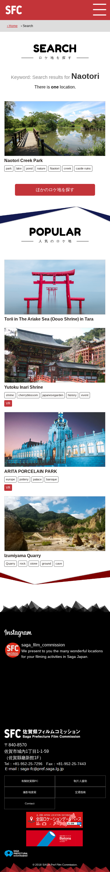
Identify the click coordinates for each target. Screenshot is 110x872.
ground (46, 563)
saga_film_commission (43, 645)
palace (37, 479)
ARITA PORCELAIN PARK (30, 471)
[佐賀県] (16, 854)
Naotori (54, 168)
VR (8, 403)
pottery (24, 479)
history (72, 395)
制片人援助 (80, 781)
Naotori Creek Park (23, 160)
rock (23, 563)
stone (33, 563)
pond (29, 168)
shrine (10, 395)
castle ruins (83, 168)
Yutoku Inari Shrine (23, 387)
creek (67, 168)
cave (59, 563)
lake (19, 168)
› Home (12, 26)
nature (41, 168)
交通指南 (80, 792)
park (9, 168)
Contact (29, 803)
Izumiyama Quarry (22, 555)
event (84, 395)
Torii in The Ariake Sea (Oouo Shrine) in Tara (48, 319)
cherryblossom (28, 395)
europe (10, 479)
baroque (51, 479)
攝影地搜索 (29, 792)
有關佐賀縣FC (29, 781)
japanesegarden (52, 395)
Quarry (10, 563)
